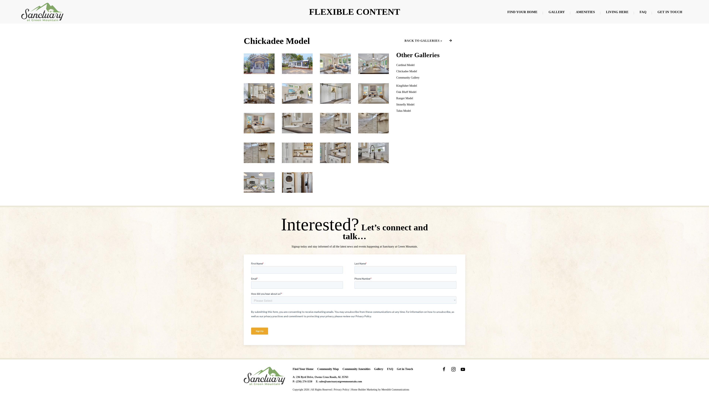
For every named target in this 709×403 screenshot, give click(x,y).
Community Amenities (356, 369)
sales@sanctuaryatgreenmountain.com (340, 381)
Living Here (617, 12)
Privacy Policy (341, 389)
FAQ (643, 12)
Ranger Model (404, 98)
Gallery (557, 12)
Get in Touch (669, 12)
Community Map (328, 369)
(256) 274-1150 (304, 381)
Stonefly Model (405, 104)
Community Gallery (407, 77)
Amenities (585, 12)
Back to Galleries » (423, 40)
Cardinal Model (405, 65)
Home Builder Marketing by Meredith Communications (380, 389)
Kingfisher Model (406, 85)
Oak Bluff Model (406, 92)
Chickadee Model (406, 71)
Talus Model (403, 110)
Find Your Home (522, 12)
